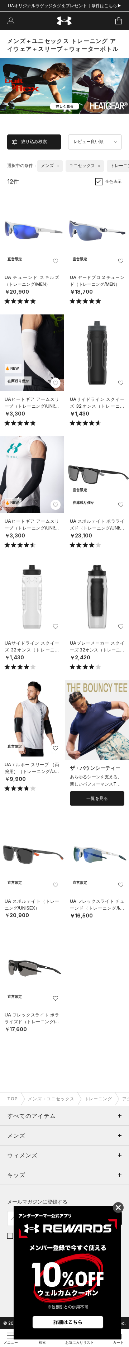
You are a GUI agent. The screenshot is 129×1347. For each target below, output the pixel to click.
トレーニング (99, 1098)
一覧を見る (97, 798)
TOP (12, 1098)
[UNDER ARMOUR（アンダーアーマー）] (65, 21)
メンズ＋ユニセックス (51, 1098)
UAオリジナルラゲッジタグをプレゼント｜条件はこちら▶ (64, 5)
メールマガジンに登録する (37, 1202)
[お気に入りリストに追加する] (56, 261)
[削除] (58, 166)
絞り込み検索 (34, 141)
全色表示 (113, 181)
